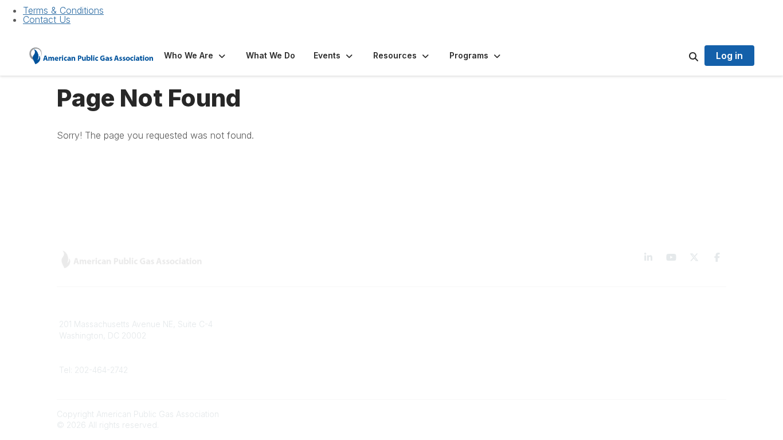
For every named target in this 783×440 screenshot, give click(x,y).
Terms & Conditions (63, 10)
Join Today (419, 358)
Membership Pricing (435, 324)
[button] (196, 55)
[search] (679, 55)
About (240, 341)
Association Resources (441, 341)
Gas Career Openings (270, 324)
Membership (252, 358)
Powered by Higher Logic (677, 414)
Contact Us (47, 19)
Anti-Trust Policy (598, 375)
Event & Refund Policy (610, 358)
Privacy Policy (594, 341)
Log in (729, 55)
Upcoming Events (262, 375)
